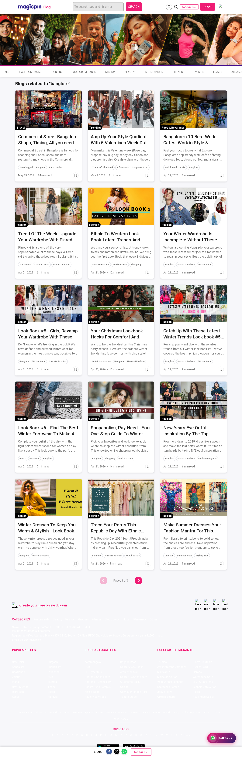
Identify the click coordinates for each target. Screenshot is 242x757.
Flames (197, 672)
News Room (26, 712)
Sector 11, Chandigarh (98, 681)
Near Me (77, 712)
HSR (87, 666)
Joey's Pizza (164, 691)
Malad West (92, 691)
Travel (217, 71)
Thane (52, 686)
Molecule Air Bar (167, 676)
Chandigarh (54, 666)
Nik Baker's (163, 672)
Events (199, 71)
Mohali (16, 681)
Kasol (15, 696)
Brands (167, 712)
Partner (156, 712)
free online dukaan (52, 605)
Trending (56, 71)
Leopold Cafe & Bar (204, 686)
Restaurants (41, 619)
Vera (206, 712)
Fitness (179, 71)
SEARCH (134, 6)
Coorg (51, 691)
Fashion (110, 71)
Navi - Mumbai (20, 686)
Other (153, 619)
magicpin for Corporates (187, 712)
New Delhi (18, 662)
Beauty (130, 71)
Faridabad (54, 672)
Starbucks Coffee (168, 686)
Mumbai (52, 681)
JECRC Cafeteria (203, 681)
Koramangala (93, 662)
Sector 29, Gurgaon (131, 666)
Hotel (126, 619)
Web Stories (121, 719)
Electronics (112, 619)
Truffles (162, 662)
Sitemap (135, 712)
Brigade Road (128, 662)
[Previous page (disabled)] (103, 580)
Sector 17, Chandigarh (133, 676)
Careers (219, 712)
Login (208, 6)
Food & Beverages (84, 71)
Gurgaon (53, 662)
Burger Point (200, 666)
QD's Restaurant (167, 696)
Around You (55, 712)
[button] (19, 94)
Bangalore (18, 666)
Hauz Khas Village (95, 696)
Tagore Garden (129, 696)
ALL (7, 71)
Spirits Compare (93, 712)
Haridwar (53, 696)
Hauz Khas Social (203, 696)
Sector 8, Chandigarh (97, 676)
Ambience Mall (129, 672)
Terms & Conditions (116, 712)
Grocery (83, 619)
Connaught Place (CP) (133, 691)
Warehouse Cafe (203, 676)
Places (146, 712)
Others (185, 735)
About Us (41, 712)
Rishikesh (18, 691)
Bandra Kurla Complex (98, 686)
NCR (50, 676)
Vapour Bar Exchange (170, 681)
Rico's (196, 691)
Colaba (124, 686)
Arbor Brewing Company (171, 666)
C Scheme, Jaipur (130, 681)
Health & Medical (29, 71)
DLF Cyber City (93, 672)
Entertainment (154, 71)
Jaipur (16, 676)
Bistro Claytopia (202, 662)
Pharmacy (140, 619)
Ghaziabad (18, 672)
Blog (67, 712)
